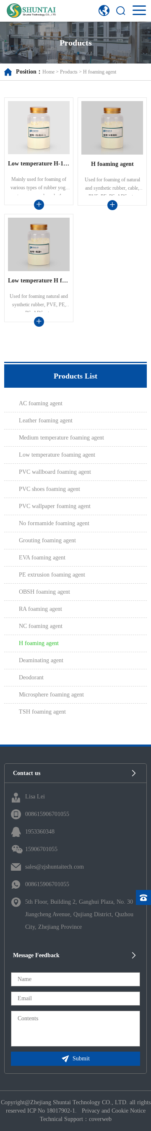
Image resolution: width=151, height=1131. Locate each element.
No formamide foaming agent (54, 523)
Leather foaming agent (46, 420)
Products (69, 72)
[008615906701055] (143, 897)
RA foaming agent (40, 609)
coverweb (100, 1119)
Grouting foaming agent (47, 540)
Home (48, 72)
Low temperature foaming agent (57, 455)
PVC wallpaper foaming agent (55, 506)
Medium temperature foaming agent (61, 438)
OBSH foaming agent (44, 592)
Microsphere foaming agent (51, 694)
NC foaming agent (40, 626)
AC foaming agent (40, 403)
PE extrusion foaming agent (52, 575)
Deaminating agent (41, 660)
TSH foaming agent (42, 712)
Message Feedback (36, 955)
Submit (81, 1058)
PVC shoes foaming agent (49, 489)
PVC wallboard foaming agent (55, 472)
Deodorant (31, 677)
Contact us (26, 773)
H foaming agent (99, 72)
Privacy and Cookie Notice (114, 1111)
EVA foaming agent (42, 557)
